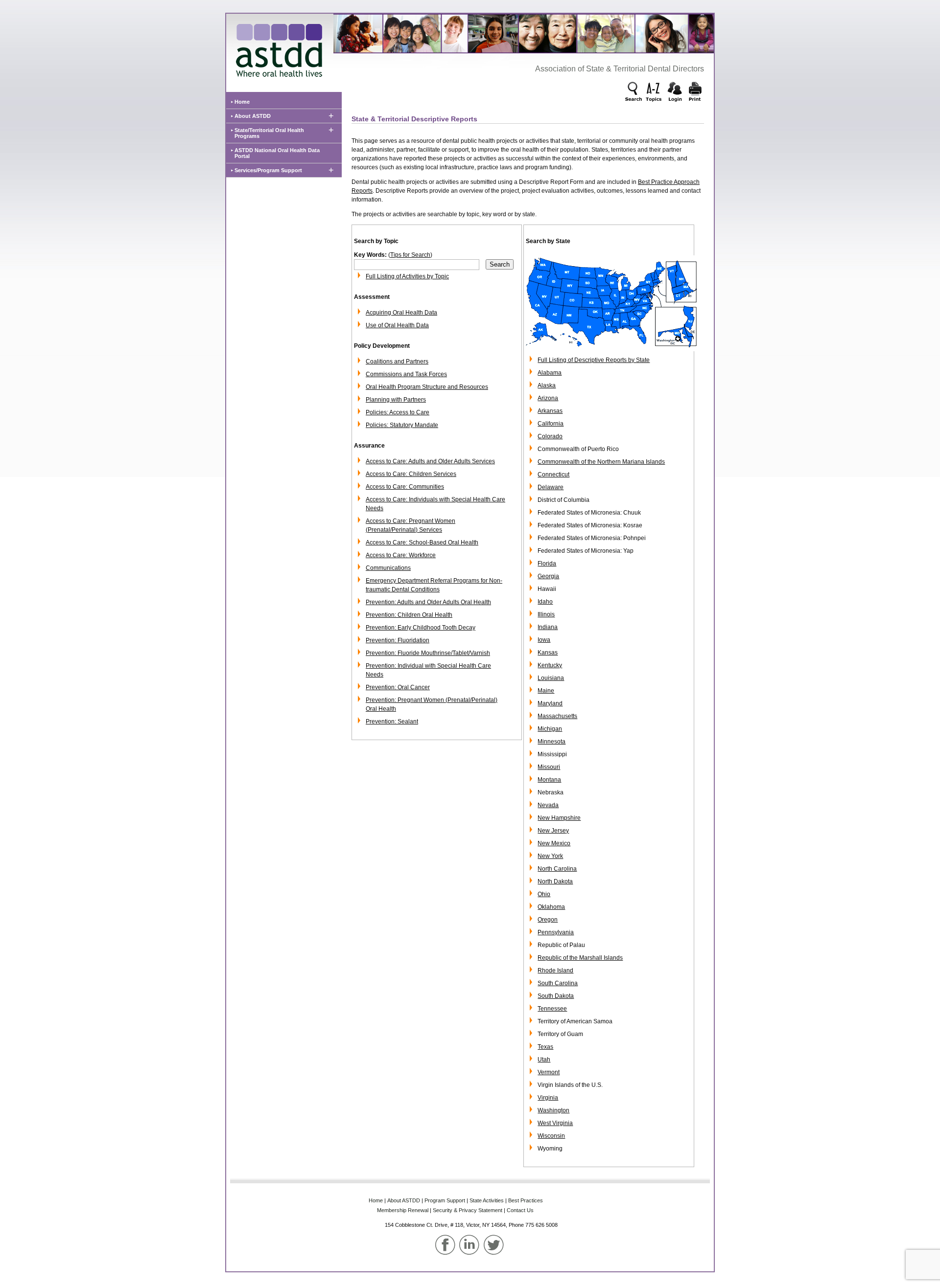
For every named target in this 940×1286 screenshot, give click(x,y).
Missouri (549, 767)
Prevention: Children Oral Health (409, 614)
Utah (544, 1059)
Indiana (548, 627)
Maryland (550, 703)
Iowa (544, 639)
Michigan (550, 728)
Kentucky (550, 665)
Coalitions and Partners (397, 361)
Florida (547, 563)
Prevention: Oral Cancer (398, 687)
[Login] (674, 92)
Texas (545, 1046)
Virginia (548, 1097)
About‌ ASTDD (403, 1200)
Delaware (551, 487)
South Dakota (556, 996)
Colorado (550, 436)
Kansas (548, 652)
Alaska (547, 385)
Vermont (549, 1072)
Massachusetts (557, 716)
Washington (553, 1110)
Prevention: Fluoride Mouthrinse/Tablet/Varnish (428, 653)
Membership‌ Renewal (402, 1210)
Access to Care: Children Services (411, 474)
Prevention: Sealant (392, 721)
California (551, 423)
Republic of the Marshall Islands (580, 957)
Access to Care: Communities (405, 486)
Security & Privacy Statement (467, 1210)
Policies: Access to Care (397, 412)
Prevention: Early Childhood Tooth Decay (420, 627)
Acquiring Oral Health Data (401, 312)
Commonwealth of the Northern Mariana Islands (601, 461)
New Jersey (553, 830)
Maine (546, 690)
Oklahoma (551, 906)
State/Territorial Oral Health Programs (269, 133)
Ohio (544, 894)
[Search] (634, 92)
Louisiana (551, 678)
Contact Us (520, 1210)
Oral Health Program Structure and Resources (427, 387)
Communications (388, 567)
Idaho (545, 601)
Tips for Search (410, 254)
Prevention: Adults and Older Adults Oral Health (428, 602)
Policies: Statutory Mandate (402, 425)
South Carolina (558, 983)
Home (242, 102)
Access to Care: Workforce (401, 555)
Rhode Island (555, 970)
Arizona (548, 398)
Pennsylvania (556, 932)
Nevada (548, 805)
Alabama (550, 372)
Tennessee (552, 1008)
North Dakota (555, 881)
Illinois (546, 614)
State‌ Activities (487, 1200)
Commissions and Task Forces (406, 374)
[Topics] (654, 92)
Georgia (548, 576)
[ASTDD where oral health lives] (276, 48)
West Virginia (555, 1123)
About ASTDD (253, 116)
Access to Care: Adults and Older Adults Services (430, 461)
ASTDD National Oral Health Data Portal (277, 153)
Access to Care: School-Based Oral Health (422, 542)
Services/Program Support (268, 170)
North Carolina (557, 868)
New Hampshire (559, 817)
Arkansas (550, 410)
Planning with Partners (396, 399)
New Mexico (554, 843)
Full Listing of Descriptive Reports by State (594, 360)
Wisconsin (551, 1135)
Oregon (548, 919)
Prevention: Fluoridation (397, 640)
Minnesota (551, 741)
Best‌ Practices (525, 1200)
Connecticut (553, 474)
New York (550, 856)
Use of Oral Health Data (397, 325)
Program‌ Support (444, 1200)
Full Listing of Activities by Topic (407, 276)
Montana (549, 779)
